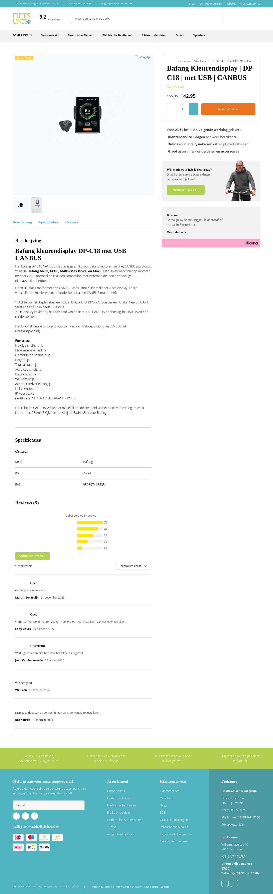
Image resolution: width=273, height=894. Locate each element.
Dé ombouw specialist (79, 3)
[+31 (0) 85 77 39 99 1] (234, 883)
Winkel (231, 3)
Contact (165, 886)
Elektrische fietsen (119, 798)
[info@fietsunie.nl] (225, 883)
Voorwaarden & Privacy (129, 886)
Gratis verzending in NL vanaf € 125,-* (37, 3)
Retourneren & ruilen (174, 827)
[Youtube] (25, 816)
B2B (162, 812)
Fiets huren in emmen (174, 841)
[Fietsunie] (22, 18)
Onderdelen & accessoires (124, 820)
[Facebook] (16, 816)
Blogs (163, 805)
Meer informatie (176, 232)
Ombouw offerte (211, 3)
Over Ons (166, 798)
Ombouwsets (116, 791)
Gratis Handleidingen (174, 820)
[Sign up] (79, 805)
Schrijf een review (31, 556)
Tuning (111, 827)
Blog (192, 3)
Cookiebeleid (151, 886)
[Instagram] (34, 816)
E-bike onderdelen (119, 812)
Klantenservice (250, 3)
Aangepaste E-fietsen (121, 834)
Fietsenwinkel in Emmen (176, 834)
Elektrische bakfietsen (121, 805)
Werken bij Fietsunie (103, 886)
